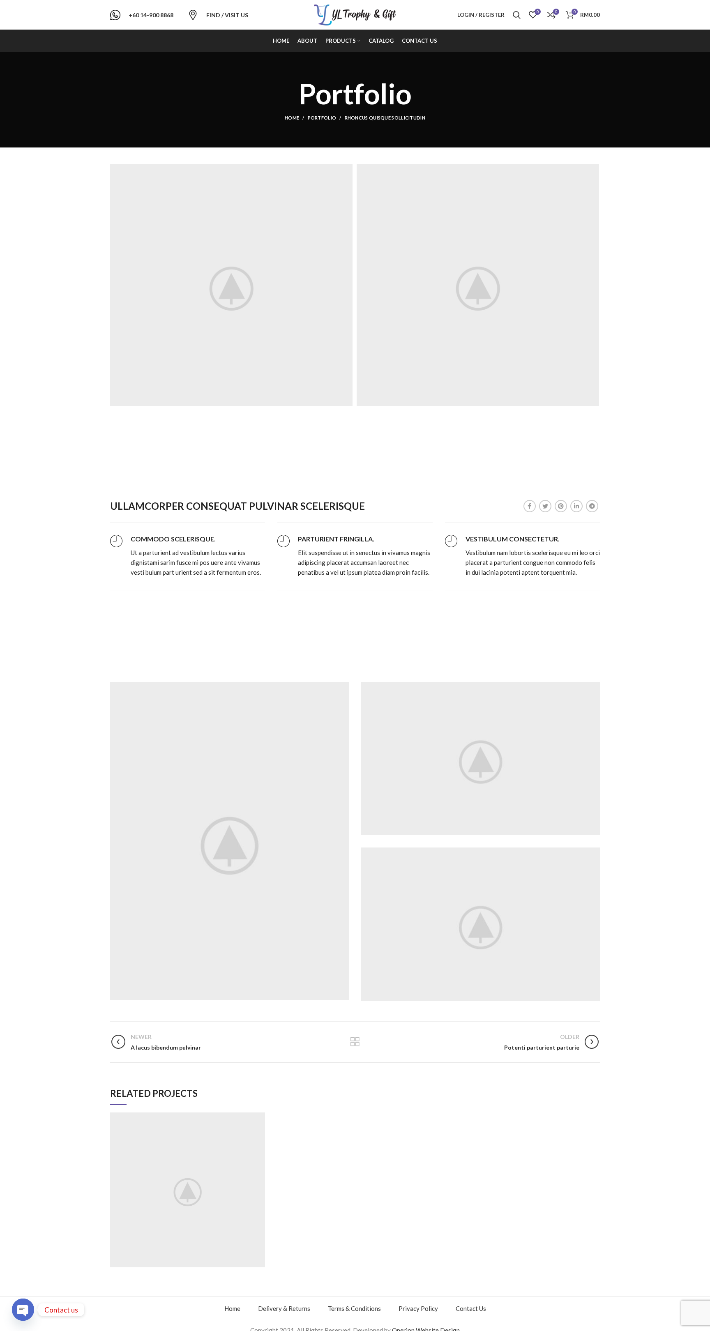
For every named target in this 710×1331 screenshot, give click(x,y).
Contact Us (471, 1308)
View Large (259, 1118)
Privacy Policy (418, 1308)
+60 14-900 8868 (151, 15)
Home (292, 117)
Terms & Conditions (354, 1308)
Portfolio (322, 117)
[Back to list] (355, 1042)
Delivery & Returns (284, 1308)
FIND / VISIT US (227, 15)
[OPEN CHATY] (23, 1310)
